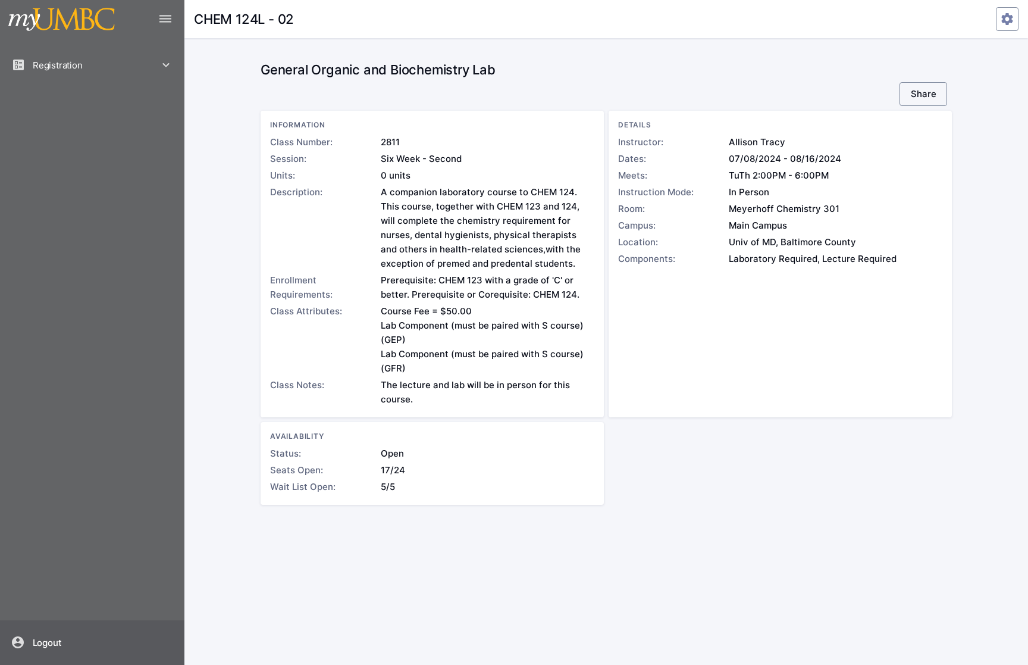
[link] (92, 642)
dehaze (165, 19)
